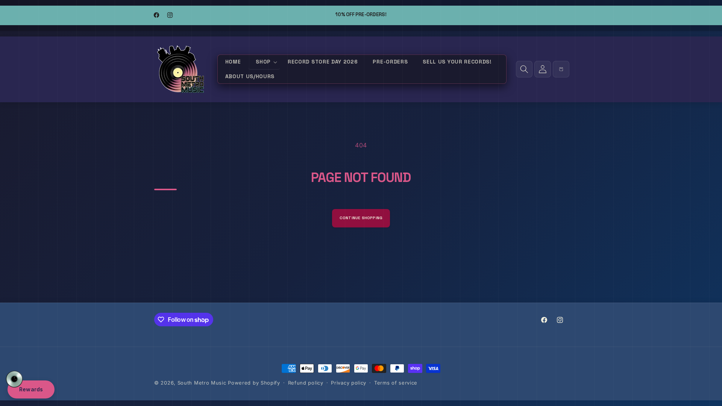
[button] (264, 62)
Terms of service (395, 383)
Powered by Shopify (254, 383)
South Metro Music (201, 383)
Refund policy (305, 383)
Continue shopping (361, 217)
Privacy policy (348, 383)
